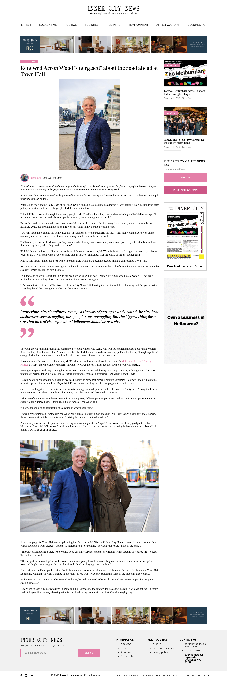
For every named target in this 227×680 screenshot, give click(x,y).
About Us (126, 644)
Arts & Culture (168, 24)
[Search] (204, 25)
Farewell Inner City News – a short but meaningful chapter (184, 92)
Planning (113, 24)
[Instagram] (26, 675)
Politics (71, 24)
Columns (194, 24)
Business (92, 24)
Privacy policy (160, 652)
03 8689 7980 (193, 650)
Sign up (185, 177)
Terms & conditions (163, 648)
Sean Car (36, 177)
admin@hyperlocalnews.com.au (195, 645)
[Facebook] (21, 675)
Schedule (126, 648)
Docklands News (127, 675)
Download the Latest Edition (185, 266)
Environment (138, 24)
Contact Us (127, 656)
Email (167, 164)
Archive (157, 644)
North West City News (194, 675)
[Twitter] (32, 675)
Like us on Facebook (185, 190)
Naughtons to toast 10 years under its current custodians (184, 141)
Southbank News (167, 675)
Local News (48, 24)
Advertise (126, 652)
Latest (26, 24)
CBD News (147, 675)
